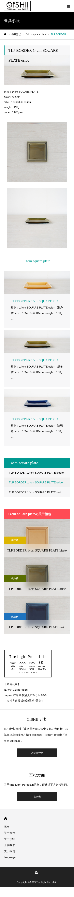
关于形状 (9, 839)
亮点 (6, 826)
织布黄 (14, 578)
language (10, 857)
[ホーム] (5, 34)
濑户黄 (14, 540)
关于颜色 (9, 832)
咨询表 (37, 796)
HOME (5, 818)
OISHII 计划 (37, 752)
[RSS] (36, 872)
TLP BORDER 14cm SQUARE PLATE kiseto (36, 472)
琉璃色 (14, 616)
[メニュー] (68, 6)
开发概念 (9, 845)
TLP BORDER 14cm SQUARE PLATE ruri (35, 492)
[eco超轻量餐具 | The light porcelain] (17, 6)
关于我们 (9, 851)
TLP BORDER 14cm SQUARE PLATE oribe (36, 482)
